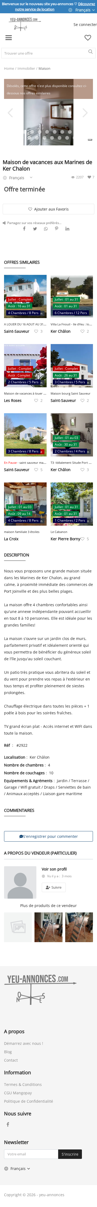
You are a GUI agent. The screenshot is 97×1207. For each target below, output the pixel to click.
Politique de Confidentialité (28, 1101)
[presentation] (11, 112)
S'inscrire (70, 1154)
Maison (44, 68)
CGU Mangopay (18, 1092)
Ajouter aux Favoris (51, 209)
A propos (14, 1031)
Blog (8, 1051)
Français (83, 9)
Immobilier (26, 68)
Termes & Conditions (23, 1084)
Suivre (56, 887)
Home (9, 68)
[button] (90, 140)
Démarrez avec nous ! (23, 1043)
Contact (11, 1060)
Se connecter (85, 24)
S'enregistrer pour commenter (50, 836)
